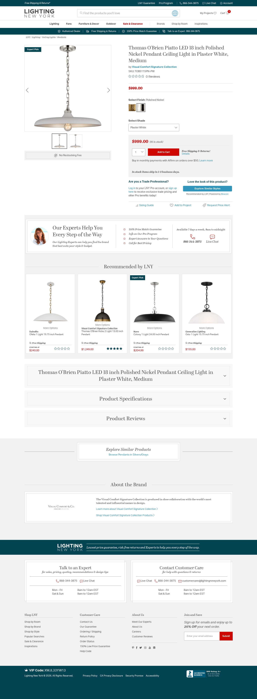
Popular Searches (34, 636)
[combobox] (128, 13)
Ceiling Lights (48, 37)
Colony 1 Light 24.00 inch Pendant (151, 334)
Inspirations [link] (201, 24)
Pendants (61, 37)
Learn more (206, 160)
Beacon (225, 194)
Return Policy (87, 636)
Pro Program (166, 3)
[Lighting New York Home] (39, 13)
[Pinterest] (133, 647)
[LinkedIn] (154, 647)
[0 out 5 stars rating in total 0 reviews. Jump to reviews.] (63, 348)
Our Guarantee (88, 627)
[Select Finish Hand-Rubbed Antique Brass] (132, 107)
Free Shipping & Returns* (37, 3)
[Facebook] (136, 647)
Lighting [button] (54, 24)
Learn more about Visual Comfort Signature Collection (126, 509)
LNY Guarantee (146, 3)
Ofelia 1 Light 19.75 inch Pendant (46, 334)
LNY (28, 37)
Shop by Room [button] (180, 24)
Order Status (87, 641)
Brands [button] (161, 24)
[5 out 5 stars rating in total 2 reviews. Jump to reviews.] (115, 348)
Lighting (36, 37)
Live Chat (211, 3)
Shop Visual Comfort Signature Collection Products (124, 515)
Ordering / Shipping (90, 632)
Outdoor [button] (111, 24)
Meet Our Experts (141, 622)
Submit (226, 636)
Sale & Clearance (34, 641)
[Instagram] (145, 647)
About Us (137, 627)
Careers (136, 632)
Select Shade (136, 120)
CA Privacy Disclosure (111, 676)
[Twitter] (140, 647)
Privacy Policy (90, 676)
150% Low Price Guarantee (95, 646)
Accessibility (152, 676)
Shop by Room (32, 622)
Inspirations (30, 646)
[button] (226, 3)
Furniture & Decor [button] (89, 24)
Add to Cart (164, 152)
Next (108, 90)
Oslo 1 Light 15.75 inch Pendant (202, 334)
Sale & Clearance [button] (133, 24)
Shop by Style (32, 632)
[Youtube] (150, 647)
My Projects (207, 13)
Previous (27, 90)
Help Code (85, 651)
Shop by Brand (32, 627)
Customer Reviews (142, 636)
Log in (131, 188)
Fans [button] (69, 24)
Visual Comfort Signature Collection (154, 67)
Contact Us (86, 622)
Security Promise (134, 676)
